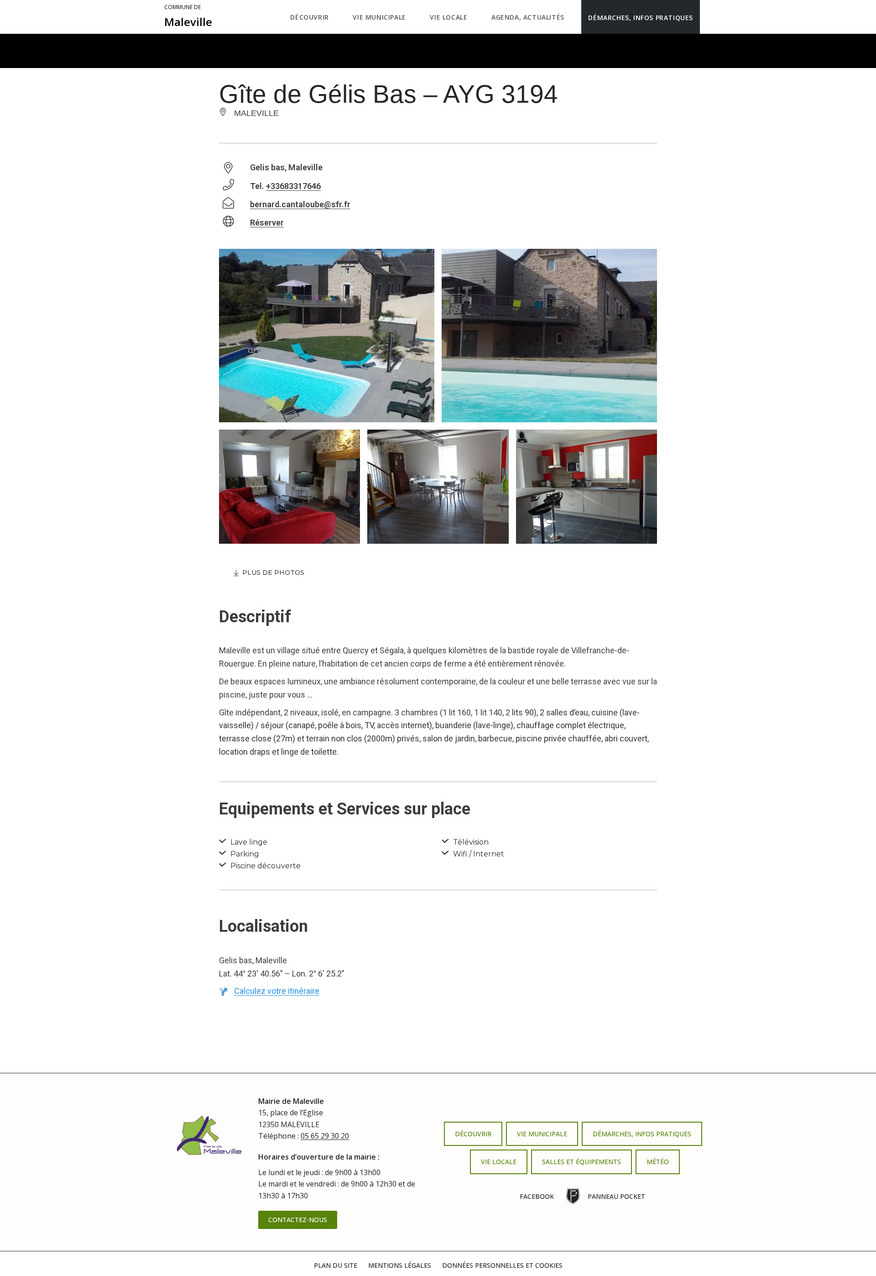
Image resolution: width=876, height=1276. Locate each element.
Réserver (267, 222)
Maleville (188, 16)
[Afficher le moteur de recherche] (709, 17)
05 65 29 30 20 (325, 1136)
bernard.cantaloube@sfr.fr (300, 204)
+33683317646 (293, 186)
